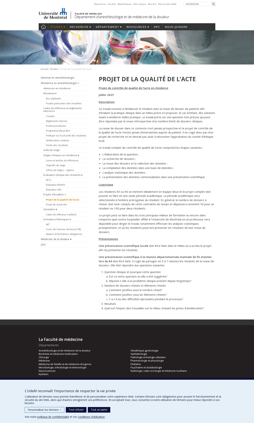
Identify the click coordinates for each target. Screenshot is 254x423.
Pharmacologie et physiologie (147, 360)
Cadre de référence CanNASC (61, 214)
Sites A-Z (152, 4)
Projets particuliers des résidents (64, 103)
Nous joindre (176, 27)
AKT (48, 224)
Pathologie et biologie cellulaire (148, 357)
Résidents (49, 93)
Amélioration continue (57, 140)
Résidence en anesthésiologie (59, 83)
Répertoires (100, 4)
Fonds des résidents (57, 145)
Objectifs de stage (55, 165)
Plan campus (139, 4)
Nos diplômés (53, 98)
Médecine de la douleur (55, 239)
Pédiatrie (136, 364)
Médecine (44, 360)
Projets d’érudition (53, 194)
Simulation (49, 209)
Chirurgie (44, 357)
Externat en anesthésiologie (57, 77)
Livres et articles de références (62, 160)
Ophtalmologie (139, 354)
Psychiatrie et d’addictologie (146, 367)
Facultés (112, 4)
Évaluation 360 (53, 189)
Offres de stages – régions (60, 170)
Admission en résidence (56, 88)
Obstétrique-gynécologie (144, 350)
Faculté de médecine (88, 13)
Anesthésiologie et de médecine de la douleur (65, 350)
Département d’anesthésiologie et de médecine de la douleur (122, 16)
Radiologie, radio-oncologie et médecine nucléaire (159, 370)
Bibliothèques (124, 4)
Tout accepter (99, 409)
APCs (48, 179)
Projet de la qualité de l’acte (62, 199)
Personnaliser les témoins (44, 409)
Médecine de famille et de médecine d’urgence (65, 364)
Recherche (79, 27)
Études (57, 27)
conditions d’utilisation (91, 417)
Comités (50, 116)
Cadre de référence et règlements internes (62, 109)
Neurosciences (47, 370)
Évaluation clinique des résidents (62, 175)
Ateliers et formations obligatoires (64, 234)
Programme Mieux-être (58, 130)
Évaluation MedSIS (55, 184)
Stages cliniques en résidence (60, 155)
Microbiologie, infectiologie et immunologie (62, 367)
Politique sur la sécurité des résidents (66, 135)
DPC (157, 27)
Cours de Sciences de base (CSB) (63, 229)
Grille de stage (51, 150)
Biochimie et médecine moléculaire (58, 354)
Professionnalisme (56, 125)
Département (107, 27)
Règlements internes (56, 121)
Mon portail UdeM (167, 4)
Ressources (136, 27)
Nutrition (43, 374)
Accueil (43, 26)
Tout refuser (76, 409)
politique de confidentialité (53, 417)
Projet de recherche (56, 204)
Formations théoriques (56, 219)
